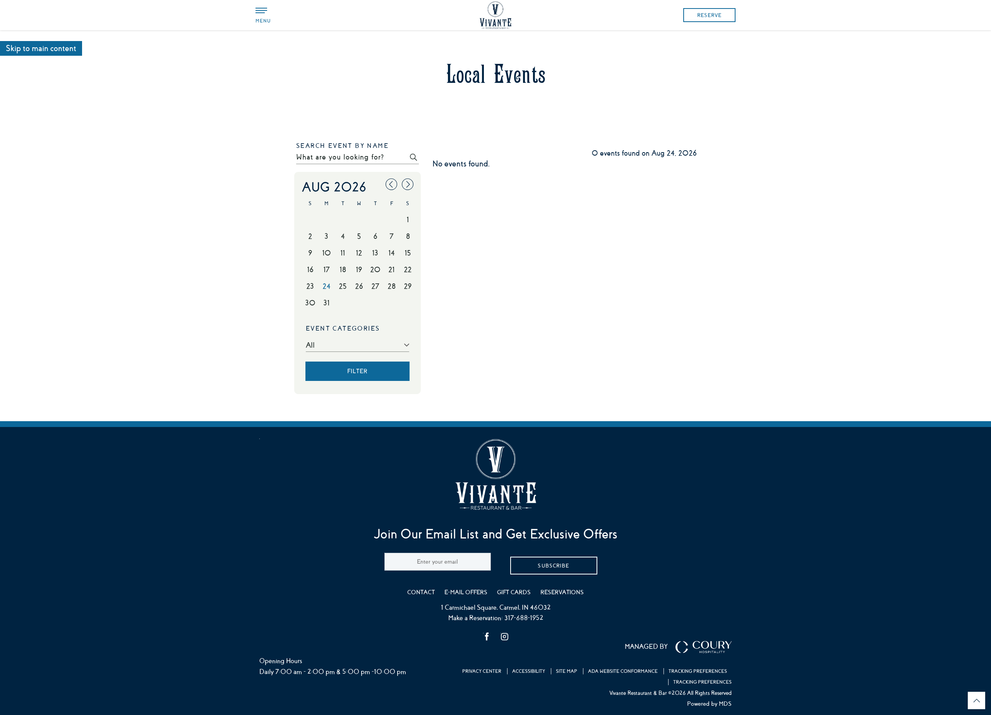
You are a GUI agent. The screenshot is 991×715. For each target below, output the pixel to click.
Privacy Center (481, 671)
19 (359, 269)
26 (359, 286)
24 (326, 286)
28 (391, 286)
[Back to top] (976, 700)
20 (375, 269)
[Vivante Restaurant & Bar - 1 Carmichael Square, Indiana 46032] (495, 15)
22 (407, 269)
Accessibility (528, 671)
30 (310, 303)
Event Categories (343, 329)
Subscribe (553, 565)
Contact (421, 592)
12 (359, 253)
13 (375, 253)
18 (342, 269)
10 (326, 253)
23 (310, 286)
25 (343, 286)
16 (310, 269)
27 (375, 286)
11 (342, 253)
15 (408, 253)
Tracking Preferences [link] (698, 671)
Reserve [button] (709, 15)
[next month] (407, 185)
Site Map (566, 671)
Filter (357, 371)
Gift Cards (514, 592)
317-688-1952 (523, 618)
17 (326, 269)
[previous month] (391, 185)
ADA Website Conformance (623, 671)
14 (391, 253)
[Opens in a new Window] (487, 637)
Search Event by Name (342, 146)
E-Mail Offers (465, 592)
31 (326, 303)
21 (391, 269)
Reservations (562, 592)
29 (407, 286)
